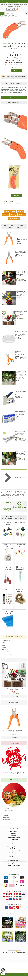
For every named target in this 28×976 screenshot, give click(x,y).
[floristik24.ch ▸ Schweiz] (10, 894)
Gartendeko (6, 817)
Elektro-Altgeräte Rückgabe (14, 847)
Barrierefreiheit (14, 849)
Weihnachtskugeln (8, 654)
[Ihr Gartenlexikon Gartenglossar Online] (20, 936)
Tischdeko (5, 815)
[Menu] (2, 13)
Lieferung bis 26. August (20, 1)
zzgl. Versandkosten (17, 491)
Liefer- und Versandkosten (14, 851)
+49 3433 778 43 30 (14, 865)
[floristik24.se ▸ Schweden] (10, 899)
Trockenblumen (7, 640)
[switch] (3, 974)
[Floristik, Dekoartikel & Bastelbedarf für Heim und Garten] (14, 9)
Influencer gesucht (14, 855)
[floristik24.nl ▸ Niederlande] (23, 897)
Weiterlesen (13, 97)
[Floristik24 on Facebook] (6, 908)
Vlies (4, 647)
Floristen (23, 215)
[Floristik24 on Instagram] (10, 908)
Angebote (15, 660)
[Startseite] (0, 15)
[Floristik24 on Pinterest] (14, 908)
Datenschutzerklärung (14, 837)
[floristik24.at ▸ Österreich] (4, 894)
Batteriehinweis (14, 845)
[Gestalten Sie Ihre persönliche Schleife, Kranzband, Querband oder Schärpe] (7, 922)
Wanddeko (5, 813)
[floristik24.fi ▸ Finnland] (23, 894)
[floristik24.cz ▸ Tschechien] (17, 899)
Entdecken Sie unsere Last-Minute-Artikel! (14, 773)
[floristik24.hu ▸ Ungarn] (20, 899)
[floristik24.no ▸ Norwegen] (20, 897)
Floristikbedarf (4, 15)
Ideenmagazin (6, 819)
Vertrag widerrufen (14, 843)
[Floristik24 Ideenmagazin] (21, 908)
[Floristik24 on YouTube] (17, 908)
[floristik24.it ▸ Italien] (14, 897)
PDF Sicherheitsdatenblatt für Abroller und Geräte (12, 203)
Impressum (14, 833)
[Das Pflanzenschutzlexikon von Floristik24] (7, 936)
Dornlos (6, 215)
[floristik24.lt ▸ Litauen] (17, 897)
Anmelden (17, 6)
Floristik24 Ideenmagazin (14, 856)
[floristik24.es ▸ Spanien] (17, 894)
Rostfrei (21, 211)
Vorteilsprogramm (14, 853)
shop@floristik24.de (15, 863)
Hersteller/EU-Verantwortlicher (8, 201)
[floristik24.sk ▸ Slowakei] (14, 899)
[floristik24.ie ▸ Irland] (10, 897)
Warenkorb (11, 6)
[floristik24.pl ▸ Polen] (7, 899)
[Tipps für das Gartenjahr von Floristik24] (20, 922)
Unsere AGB (14, 835)
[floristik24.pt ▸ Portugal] (20, 894)
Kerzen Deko (6, 808)
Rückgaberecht (14, 839)
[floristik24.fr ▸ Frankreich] (4, 897)
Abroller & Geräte (11, 15)
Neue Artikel (15, 702)
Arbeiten (5, 643)
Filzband (5, 649)
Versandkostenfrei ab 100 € (8, 1)
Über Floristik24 (14, 831)
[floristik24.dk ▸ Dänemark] (14, 894)
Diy (4, 645)
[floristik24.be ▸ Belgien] (7, 894)
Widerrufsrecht (14, 841)
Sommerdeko (6, 651)
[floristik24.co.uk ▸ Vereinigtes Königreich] (7, 897)
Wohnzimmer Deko (8, 810)
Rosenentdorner (10, 211)
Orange (14, 215)
